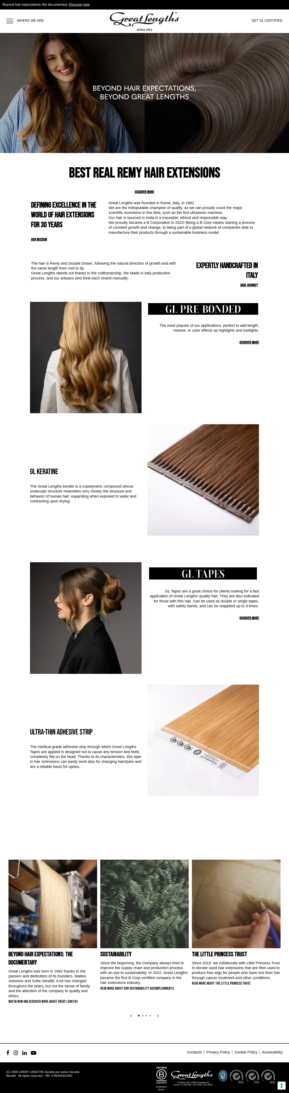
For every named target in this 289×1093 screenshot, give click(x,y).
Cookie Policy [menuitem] (245, 1052)
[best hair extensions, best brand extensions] (11, 20)
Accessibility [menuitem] (272, 1052)
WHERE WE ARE (30, 20)
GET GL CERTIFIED (267, 20)
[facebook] (7, 1053)
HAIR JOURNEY (249, 285)
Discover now (79, 4)
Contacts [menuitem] (194, 1052)
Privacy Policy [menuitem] (218, 1052)
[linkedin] (24, 1053)
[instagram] (16, 1053)
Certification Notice (161, 1088)
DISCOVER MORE (144, 192)
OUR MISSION (39, 239)
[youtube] (33, 1053)
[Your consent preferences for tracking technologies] (282, 1086)
